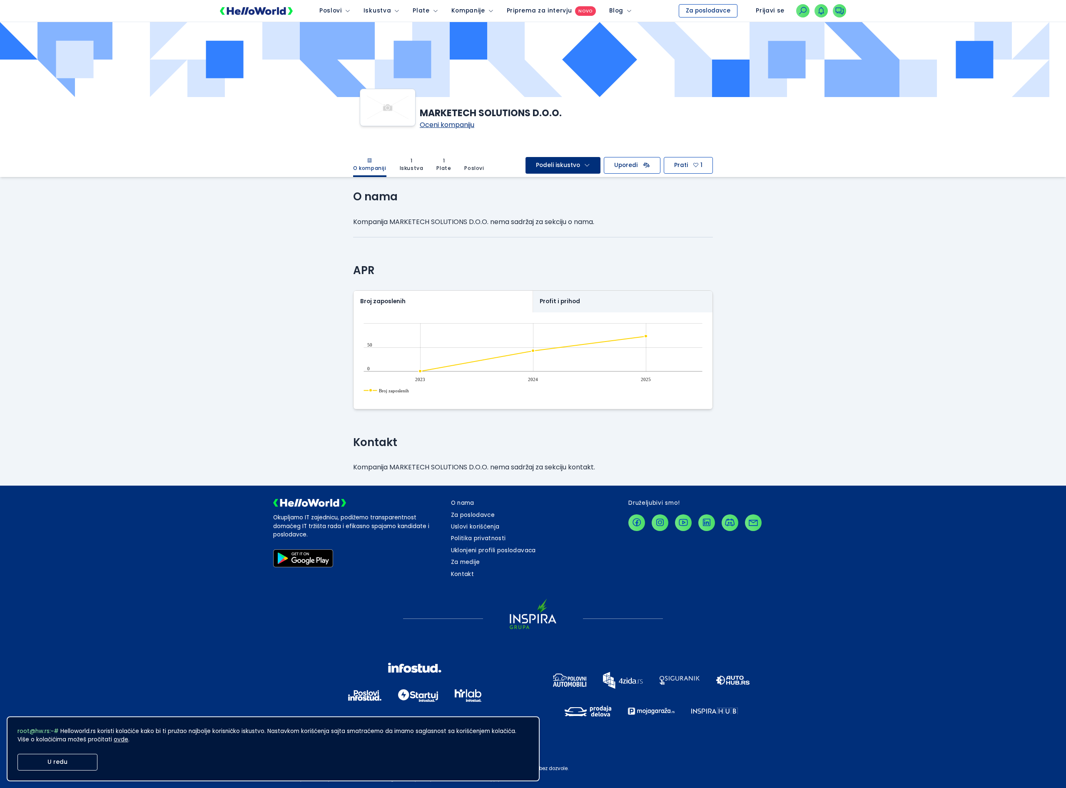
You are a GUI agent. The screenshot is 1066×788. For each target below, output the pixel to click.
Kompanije (468, 11)
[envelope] (753, 522)
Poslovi (330, 11)
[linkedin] (706, 522)
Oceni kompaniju (447, 125)
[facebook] (636, 522)
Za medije (465, 562)
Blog (616, 11)
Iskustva (377, 11)
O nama (462, 503)
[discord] (730, 522)
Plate (421, 11)
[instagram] (660, 522)
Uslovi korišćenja (475, 527)
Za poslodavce (708, 11)
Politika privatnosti (478, 538)
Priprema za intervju (539, 11)
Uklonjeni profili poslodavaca (493, 550)
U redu (57, 762)
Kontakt (462, 574)
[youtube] (683, 522)
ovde (121, 739)
